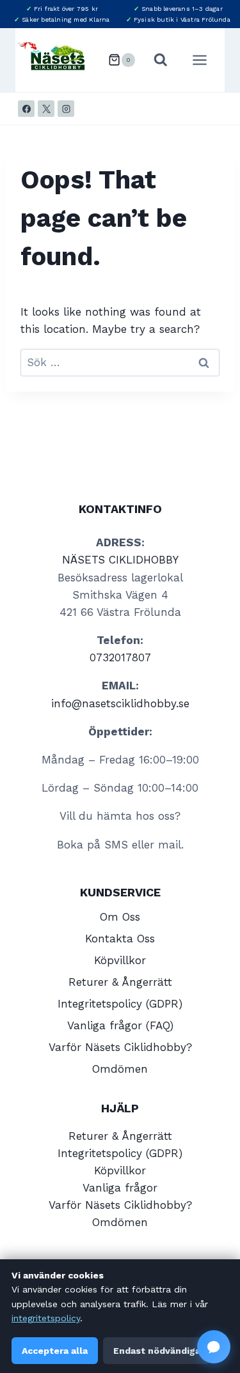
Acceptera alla (55, 1351)
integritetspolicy (46, 1318)
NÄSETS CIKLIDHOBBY (120, 559)
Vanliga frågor (120, 1187)
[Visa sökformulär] (160, 60)
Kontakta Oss (120, 938)
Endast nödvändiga (156, 1351)
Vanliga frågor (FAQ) (120, 1025)
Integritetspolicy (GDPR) (120, 1003)
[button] (213, 1346)
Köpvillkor (120, 960)
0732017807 (120, 657)
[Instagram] (66, 108)
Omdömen (120, 1068)
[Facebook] (26, 108)
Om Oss (120, 916)
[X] (46, 108)
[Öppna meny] (206, 60)
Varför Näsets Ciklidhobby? (120, 1047)
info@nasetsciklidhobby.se (120, 703)
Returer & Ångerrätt (120, 982)
